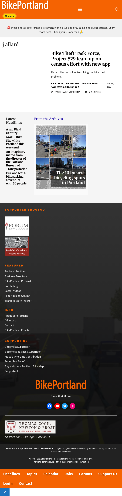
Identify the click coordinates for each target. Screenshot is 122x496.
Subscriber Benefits (16, 361)
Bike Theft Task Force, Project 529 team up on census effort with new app (81, 58)
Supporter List (13, 371)
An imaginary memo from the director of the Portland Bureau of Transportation (16, 160)
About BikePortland (16, 315)
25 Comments (95, 91)
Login (8, 483)
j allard (69, 83)
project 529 (72, 86)
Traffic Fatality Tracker (18, 300)
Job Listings (12, 286)
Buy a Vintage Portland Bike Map (24, 366)
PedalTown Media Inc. (44, 448)
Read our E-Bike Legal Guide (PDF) (29, 437)
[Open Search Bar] (117, 9)
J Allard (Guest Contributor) (67, 91)
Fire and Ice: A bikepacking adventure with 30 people (16, 178)
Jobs (69, 473)
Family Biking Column (17, 296)
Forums (85, 473)
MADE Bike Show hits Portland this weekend (15, 142)
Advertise (10, 320)
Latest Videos (13, 291)
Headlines (11, 473)
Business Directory (16, 276)
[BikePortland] (25, 5)
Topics (31, 473)
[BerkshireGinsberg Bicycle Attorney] (17, 255)
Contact (9, 325)
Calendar (50, 473)
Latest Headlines (14, 121)
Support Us (107, 473)
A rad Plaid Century (13, 131)
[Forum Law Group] (17, 234)
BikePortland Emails (17, 330)
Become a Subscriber (17, 347)
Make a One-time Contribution (23, 356)
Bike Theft (57, 83)
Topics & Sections (15, 271)
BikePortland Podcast (18, 281)
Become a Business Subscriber (23, 351)
